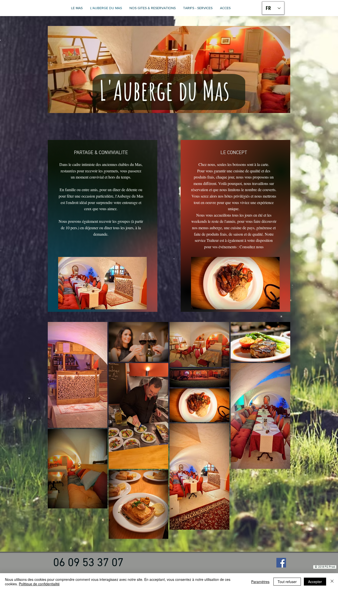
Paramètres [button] (260, 581)
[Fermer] (332, 581)
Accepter (315, 581)
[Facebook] (281, 562)
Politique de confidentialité (39, 583)
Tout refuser (287, 581)
